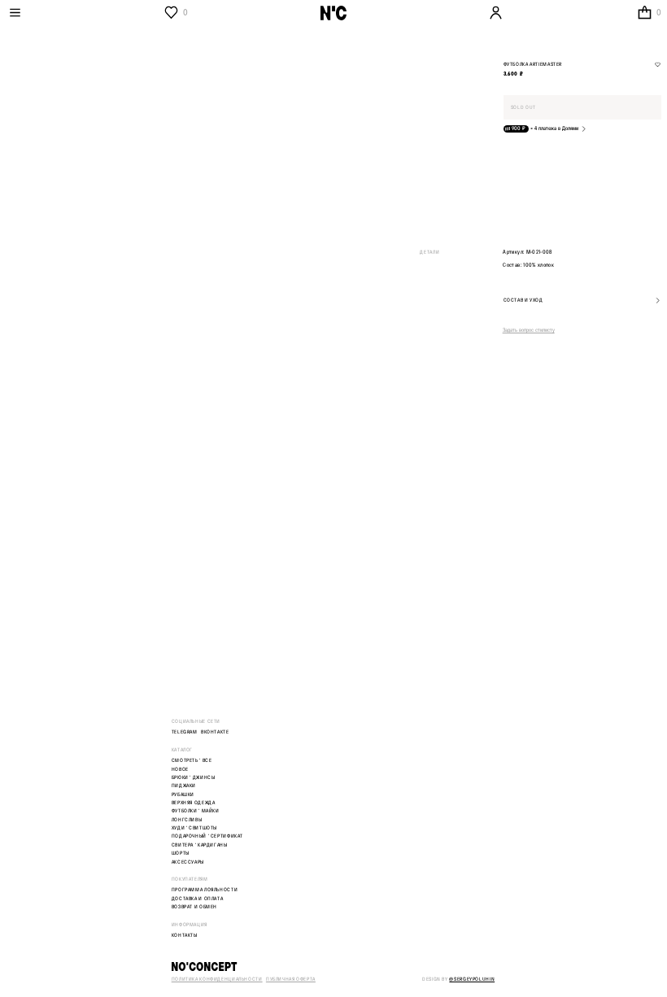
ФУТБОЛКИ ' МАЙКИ (196, 811)
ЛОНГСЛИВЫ (187, 820)
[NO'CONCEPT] (333, 966)
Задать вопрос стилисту (529, 329)
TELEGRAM (185, 732)
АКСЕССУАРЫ (188, 862)
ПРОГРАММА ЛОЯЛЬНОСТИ (205, 890)
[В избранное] (657, 64)
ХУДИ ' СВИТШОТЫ (194, 828)
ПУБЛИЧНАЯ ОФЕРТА (291, 979)
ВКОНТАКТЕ (215, 732)
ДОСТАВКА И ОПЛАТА (198, 899)
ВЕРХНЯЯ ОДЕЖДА (194, 803)
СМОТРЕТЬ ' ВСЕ (192, 761)
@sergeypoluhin (472, 979)
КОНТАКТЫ (185, 935)
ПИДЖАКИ (184, 786)
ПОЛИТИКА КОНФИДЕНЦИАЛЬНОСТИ (217, 979)
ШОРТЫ (181, 853)
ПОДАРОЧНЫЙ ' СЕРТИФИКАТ (207, 836)
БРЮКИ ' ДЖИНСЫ (194, 778)
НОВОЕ (180, 770)
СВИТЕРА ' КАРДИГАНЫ (200, 845)
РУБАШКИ (183, 795)
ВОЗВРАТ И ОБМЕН (194, 907)
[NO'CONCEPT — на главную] (333, 13)
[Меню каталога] (83, 12)
